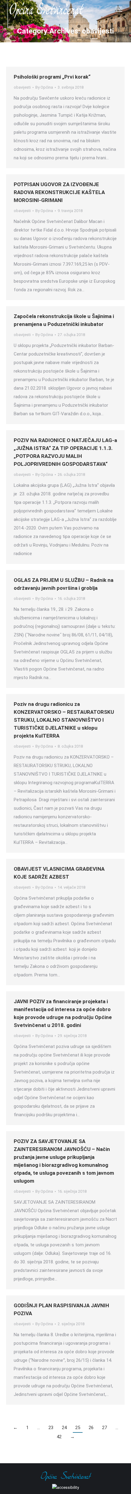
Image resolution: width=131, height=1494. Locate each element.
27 (104, 1427)
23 (50, 1427)
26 (91, 1427)
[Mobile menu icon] (119, 9)
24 (64, 1427)
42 (59, 1436)
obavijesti (22, 87)
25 (77, 1427)
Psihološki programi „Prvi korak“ (52, 77)
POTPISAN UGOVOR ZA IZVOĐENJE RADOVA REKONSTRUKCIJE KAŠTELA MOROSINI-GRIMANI (59, 192)
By (44, 87)
